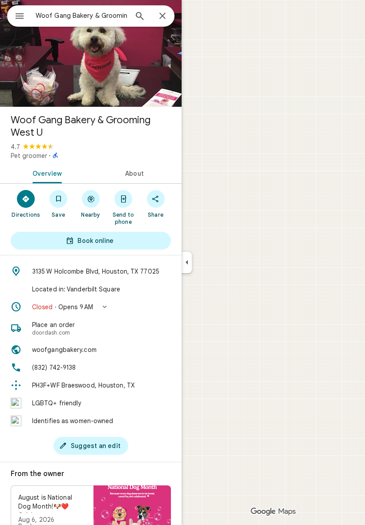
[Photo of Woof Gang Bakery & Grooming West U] (91, 53)
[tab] (45, 172)
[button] (91, 307)
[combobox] (81, 15)
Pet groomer (29, 156)
